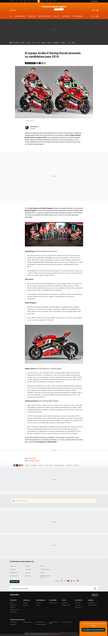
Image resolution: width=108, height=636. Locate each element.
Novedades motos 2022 (45, 576)
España (43, 42)
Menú (14, 10)
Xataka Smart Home (14, 609)
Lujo (68, 42)
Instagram (97, 16)
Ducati (41, 465)
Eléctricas (28, 576)
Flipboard (42, 63)
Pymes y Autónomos (92, 605)
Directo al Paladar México (53, 623)
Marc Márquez (78, 16)
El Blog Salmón (91, 602)
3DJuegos (25, 602)
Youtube (68, 580)
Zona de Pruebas (19, 16)
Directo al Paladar (53, 602)
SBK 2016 (69, 465)
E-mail (45, 63)
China (23, 42)
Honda (42, 572)
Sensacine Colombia (40, 624)
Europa (48, 42)
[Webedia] (15, 595)
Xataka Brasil (13, 624)
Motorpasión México (66, 622)
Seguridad (12, 569)
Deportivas (32, 16)
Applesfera (12, 607)
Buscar (95, 588)
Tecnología (28, 569)
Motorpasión (65, 602)
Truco (38, 42)
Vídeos (42, 566)
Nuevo (94, 10)
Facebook (94, 16)
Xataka (11, 602)
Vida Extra (25, 605)
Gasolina (63, 42)
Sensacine (38, 602)
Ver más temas (15, 581)
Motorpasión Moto (66, 605)
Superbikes (34, 465)
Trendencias (78, 602)
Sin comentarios (31, 63)
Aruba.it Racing (34, 461)
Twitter (92, 16)
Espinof (38, 605)
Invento (28, 42)
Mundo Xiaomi (13, 612)
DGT (33, 42)
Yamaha (27, 572)
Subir (93, 595)
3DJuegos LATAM (27, 622)
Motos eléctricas (45, 16)
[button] (34, 127)
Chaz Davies (49, 465)
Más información (55, 634)
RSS (74, 580)
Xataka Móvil (13, 605)
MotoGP (56, 16)
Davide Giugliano (60, 465)
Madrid (73, 42)
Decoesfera (77, 605)
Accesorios (66, 16)
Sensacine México (40, 622)
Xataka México (13, 622)
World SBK (31, 458)
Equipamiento (14, 572)
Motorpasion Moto (54, 8)
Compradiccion (78, 607)
